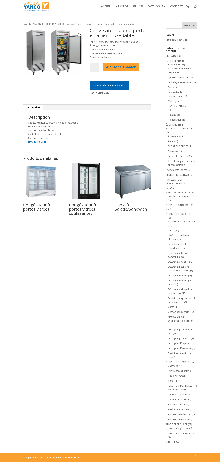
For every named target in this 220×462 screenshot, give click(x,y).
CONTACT (176, 6)
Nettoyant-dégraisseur (179, 348)
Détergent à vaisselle (179, 261)
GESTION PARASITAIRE (178, 174)
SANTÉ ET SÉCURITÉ (176, 424)
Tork (170, 380)
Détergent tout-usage (179, 275)
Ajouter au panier (121, 67)
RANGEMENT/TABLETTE (181, 106)
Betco (171, 230)
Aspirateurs (174, 136)
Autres (171, 141)
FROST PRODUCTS (178, 146)
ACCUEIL (106, 6)
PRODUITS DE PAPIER (177, 361)
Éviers (171, 87)
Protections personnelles (181, 433)
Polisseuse (173, 151)
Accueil (26, 23)
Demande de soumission (109, 85)
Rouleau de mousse (178, 419)
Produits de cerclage (178, 409)
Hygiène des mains (178, 399)
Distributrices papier (178, 370)
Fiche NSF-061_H (37, 141)
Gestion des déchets (178, 311)
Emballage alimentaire (179, 82)
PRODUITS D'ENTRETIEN (179, 213)
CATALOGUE (155, 6)
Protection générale (178, 428)
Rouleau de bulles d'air (179, 414)
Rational (172, 114)
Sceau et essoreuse (178, 156)
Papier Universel (176, 375)
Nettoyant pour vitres (179, 338)
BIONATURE (172, 55)
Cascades (173, 365)
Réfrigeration (83, 23)
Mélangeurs (174, 101)
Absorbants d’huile (177, 389)
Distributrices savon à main (182, 196)
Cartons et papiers (177, 394)
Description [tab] (33, 107)
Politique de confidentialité (63, 457)
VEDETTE (170, 441)
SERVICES (137, 6)
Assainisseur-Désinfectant (181, 221)
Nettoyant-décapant (178, 343)
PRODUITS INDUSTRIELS (179, 385)
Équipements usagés (176, 169)
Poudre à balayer (177, 404)
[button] (79, 33)
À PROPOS (121, 6)
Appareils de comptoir (179, 77)
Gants (171, 306)
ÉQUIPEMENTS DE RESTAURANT (60, 23)
